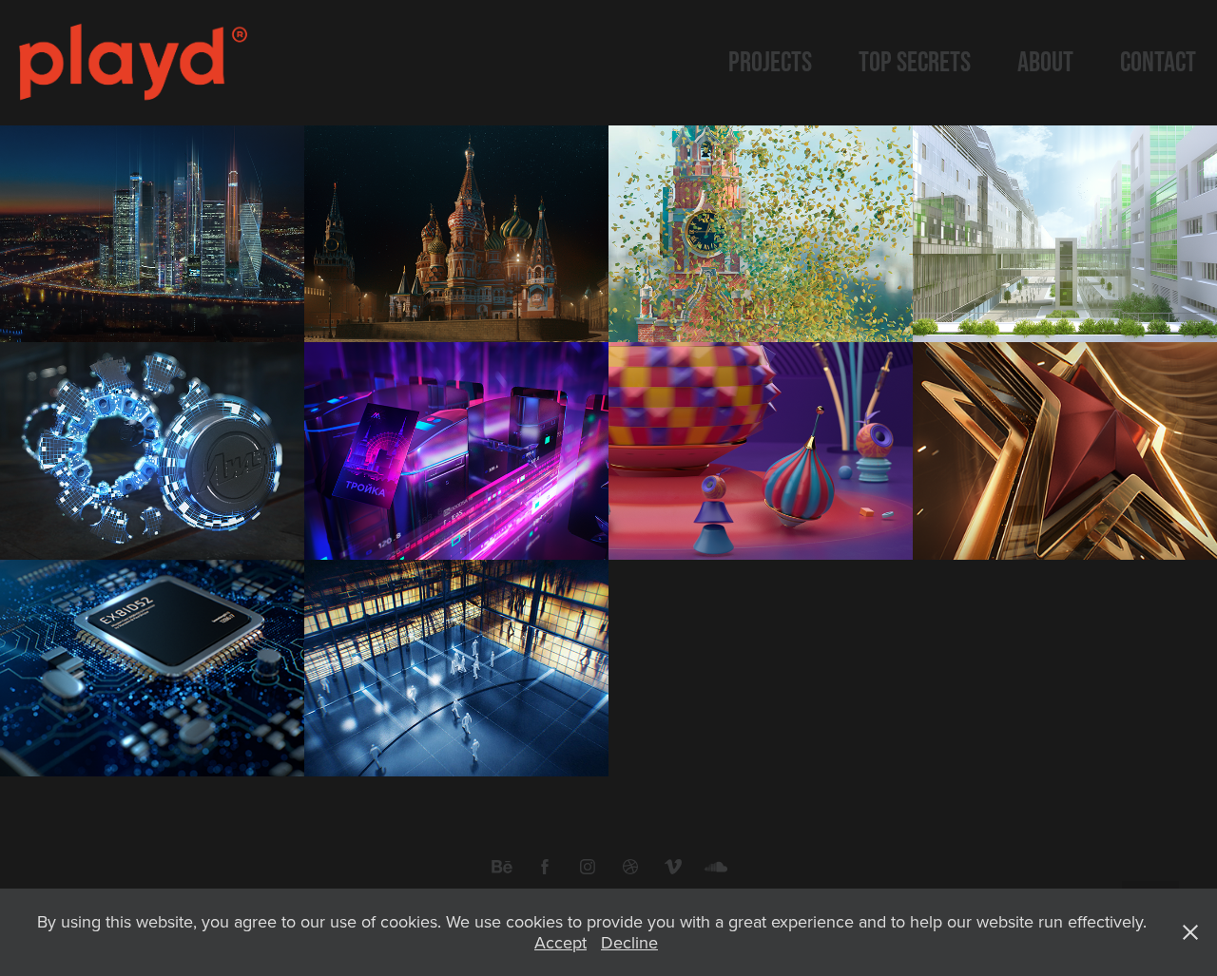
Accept (560, 942)
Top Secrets (915, 61)
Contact (1158, 61)
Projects (770, 61)
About (1045, 61)
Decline (629, 942)
